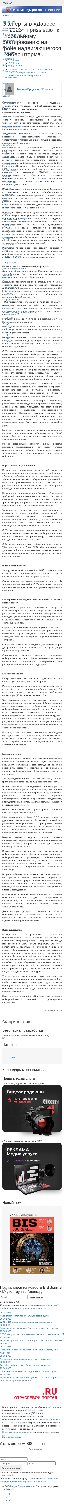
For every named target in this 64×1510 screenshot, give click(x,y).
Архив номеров (10, 287)
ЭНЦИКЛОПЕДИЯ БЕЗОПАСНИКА (19, 311)
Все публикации (10, 231)
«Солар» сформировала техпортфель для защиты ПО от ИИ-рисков (31, 1340)
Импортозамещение (12, 101)
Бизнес (6, 83)
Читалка (6, 212)
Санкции (6, 132)
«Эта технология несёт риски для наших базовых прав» (28, 1369)
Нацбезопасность (11, 126)
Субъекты (7, 274)
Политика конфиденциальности (18, 1431)
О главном (7, 237)
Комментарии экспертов (14, 33)
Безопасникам (9, 27)
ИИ (4, 114)
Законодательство (11, 40)
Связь (5, 120)
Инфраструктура (10, 262)
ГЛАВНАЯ (7, 3)
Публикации (8, 225)
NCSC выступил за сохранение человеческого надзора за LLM (32, 1332)
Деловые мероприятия (14, 268)
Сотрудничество (10, 299)
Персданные (8, 52)
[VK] (10, 341)
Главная (6, 188)
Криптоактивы (9, 77)
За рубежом (8, 145)
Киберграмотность (11, 157)
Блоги (5, 206)
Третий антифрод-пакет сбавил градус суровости (25, 1363)
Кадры (5, 151)
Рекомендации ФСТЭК (13, 219)
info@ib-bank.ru (54, 1407)
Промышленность (11, 138)
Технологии (8, 108)
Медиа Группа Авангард (22, 1486)
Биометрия (8, 58)
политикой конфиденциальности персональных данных (29, 1306)
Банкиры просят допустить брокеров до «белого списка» (29, 1326)
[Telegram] (7, 341)
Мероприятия (9, 163)
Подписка (7, 293)
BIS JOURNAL (9, 182)
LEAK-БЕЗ (7, 317)
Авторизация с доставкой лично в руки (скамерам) (25, 1357)
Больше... (13, 1057)
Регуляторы (8, 46)
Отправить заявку (11, 1468)
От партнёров (9, 169)
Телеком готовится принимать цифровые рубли (24, 1314)
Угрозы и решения (11, 256)
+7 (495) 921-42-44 (34, 1410)
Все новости (8, 21)
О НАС (5, 324)
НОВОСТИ (8, 15)
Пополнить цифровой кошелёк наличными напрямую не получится (29, 1349)
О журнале (8, 194)
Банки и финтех (10, 71)
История (6, 280)
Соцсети (6, 95)
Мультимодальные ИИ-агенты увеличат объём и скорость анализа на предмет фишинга (29, 1377)
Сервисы (6, 89)
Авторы (6, 200)
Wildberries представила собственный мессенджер (26, 1320)
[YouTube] (5, 341)
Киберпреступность (12, 64)
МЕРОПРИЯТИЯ (10, 9)
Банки (5, 250)
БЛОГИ (6, 175)
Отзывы (6, 305)
